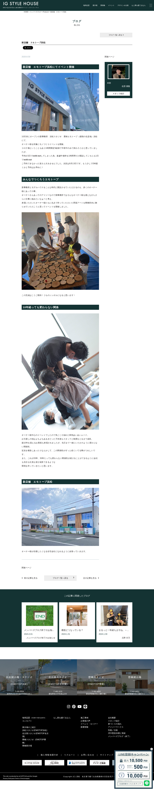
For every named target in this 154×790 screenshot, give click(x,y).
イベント (111, 5)
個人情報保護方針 (49, 755)
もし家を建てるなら (139, 5)
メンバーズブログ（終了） (119, 736)
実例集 (102, 5)
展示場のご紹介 (29, 727)
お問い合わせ (87, 755)
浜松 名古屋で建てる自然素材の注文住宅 (94, 776)
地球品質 (86, 5)
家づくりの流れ (115, 724)
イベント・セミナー (89, 724)
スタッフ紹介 (118, 94)
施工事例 (84, 718)
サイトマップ (106, 755)
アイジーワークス (115, 727)
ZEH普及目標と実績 (116, 733)
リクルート (69, 755)
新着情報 (84, 727)
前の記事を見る (31, 578)
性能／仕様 (113, 730)
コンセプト (27, 721)
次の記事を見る (90, 578)
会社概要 (112, 718)
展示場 (95, 5)
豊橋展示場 (27, 746)
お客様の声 (85, 721)
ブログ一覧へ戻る (116, 35)
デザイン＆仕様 (123, 5)
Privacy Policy (7, 778)
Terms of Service (20, 778)
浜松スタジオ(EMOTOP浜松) (34, 730)
